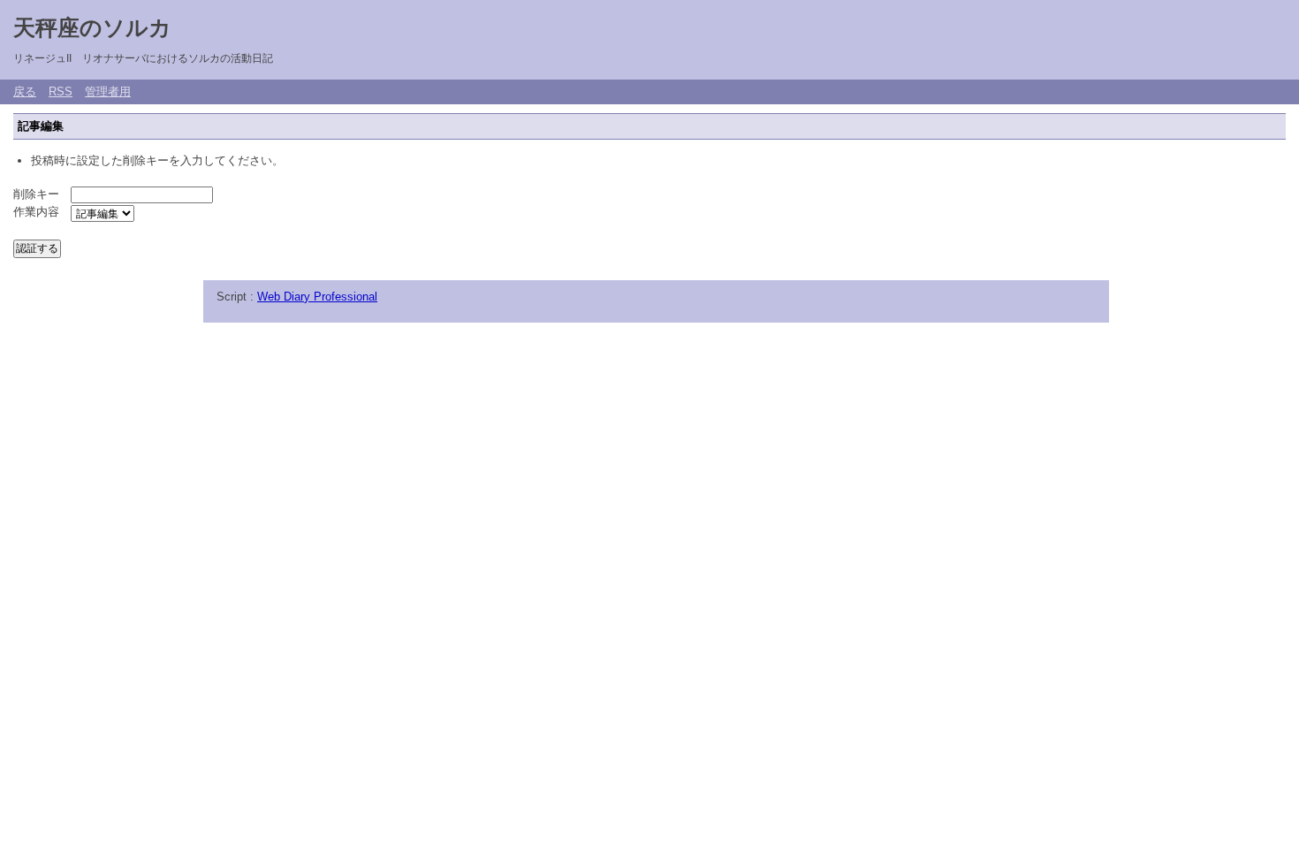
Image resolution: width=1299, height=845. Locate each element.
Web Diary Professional (317, 296)
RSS (60, 91)
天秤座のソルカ (92, 27)
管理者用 (108, 91)
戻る (24, 91)
